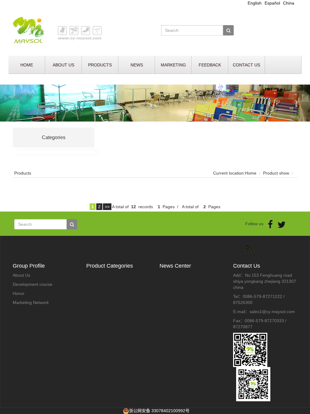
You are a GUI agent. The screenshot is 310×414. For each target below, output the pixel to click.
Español (272, 3)
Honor (19, 293)
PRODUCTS (100, 64)
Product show (276, 173)
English (255, 3)
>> (107, 206)
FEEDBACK (210, 64)
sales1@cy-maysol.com (272, 311)
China (288, 3)
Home (250, 173)
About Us (21, 275)
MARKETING (173, 64)
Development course (32, 284)
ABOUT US (63, 64)
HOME (26, 64)
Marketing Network (31, 302)
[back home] (81, 30)
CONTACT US (246, 64)
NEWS (136, 64)
